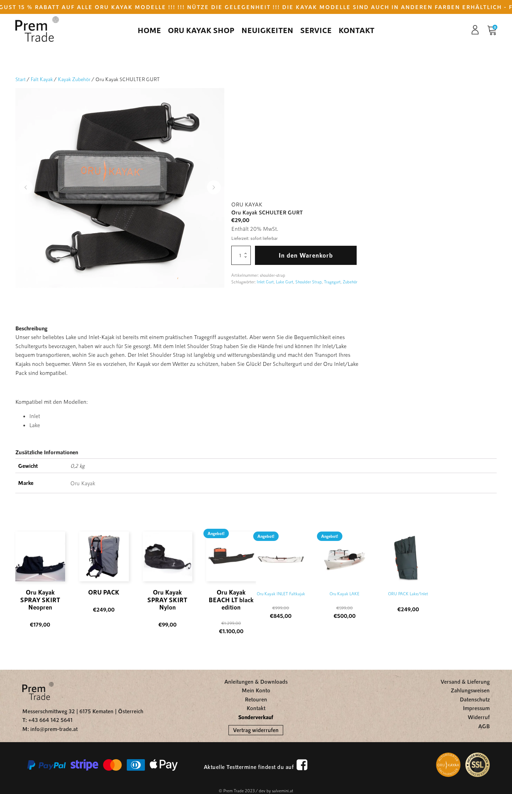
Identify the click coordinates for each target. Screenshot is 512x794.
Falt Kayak (42, 79)
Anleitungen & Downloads (256, 681)
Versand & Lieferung (465, 681)
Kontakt (256, 708)
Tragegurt (332, 281)
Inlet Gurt (265, 281)
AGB (484, 726)
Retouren (256, 699)
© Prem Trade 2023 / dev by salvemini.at (256, 790)
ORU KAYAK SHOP (201, 29)
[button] (26, 187)
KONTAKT (356, 29)
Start (20, 79)
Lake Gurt (284, 281)
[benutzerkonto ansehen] (479, 29)
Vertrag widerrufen (256, 729)
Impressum (476, 708)
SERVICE (316, 29)
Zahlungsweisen (470, 690)
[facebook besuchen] (302, 764)
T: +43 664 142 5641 (47, 719)
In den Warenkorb (306, 255)
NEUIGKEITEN (267, 29)
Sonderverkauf (255, 717)
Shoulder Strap (308, 281)
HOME (149, 29)
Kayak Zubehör (74, 79)
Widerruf (479, 717)
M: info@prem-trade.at (50, 728)
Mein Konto (256, 690)
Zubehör (350, 281)
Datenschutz (475, 699)
